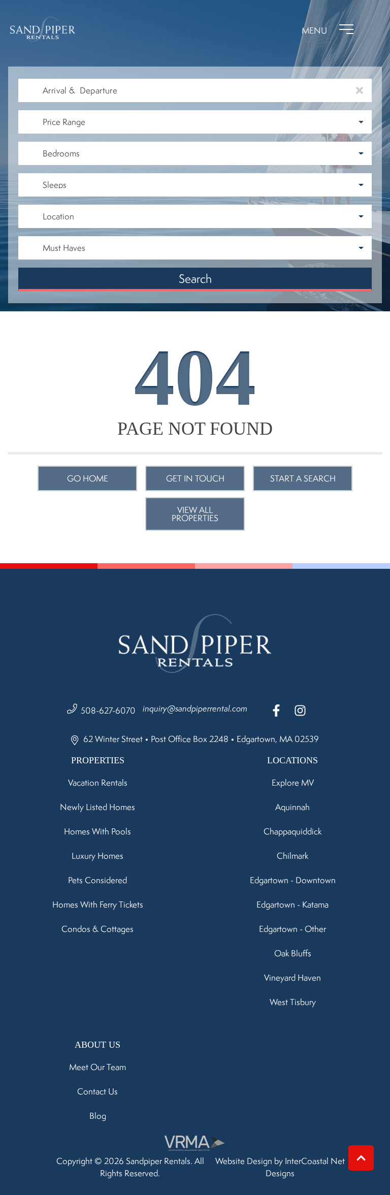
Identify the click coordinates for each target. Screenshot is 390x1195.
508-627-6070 (108, 710)
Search (195, 278)
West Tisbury (293, 1002)
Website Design (243, 1161)
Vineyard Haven (292, 977)
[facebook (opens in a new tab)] (278, 710)
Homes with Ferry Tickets (97, 904)
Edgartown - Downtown (293, 880)
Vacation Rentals (97, 782)
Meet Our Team (97, 1067)
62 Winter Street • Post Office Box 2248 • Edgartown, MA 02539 (200, 739)
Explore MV (293, 782)
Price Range (64, 121)
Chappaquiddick (292, 831)
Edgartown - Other (292, 928)
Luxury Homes (97, 855)
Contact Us (97, 1091)
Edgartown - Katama (292, 904)
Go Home (87, 478)
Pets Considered (97, 880)
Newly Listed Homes (97, 807)
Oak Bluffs (292, 953)
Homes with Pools (97, 831)
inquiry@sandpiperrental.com (195, 708)
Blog (97, 1115)
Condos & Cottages (97, 928)
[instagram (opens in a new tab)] (300, 710)
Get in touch (195, 478)
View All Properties (195, 514)
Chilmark (292, 855)
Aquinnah (292, 807)
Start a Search (303, 478)
